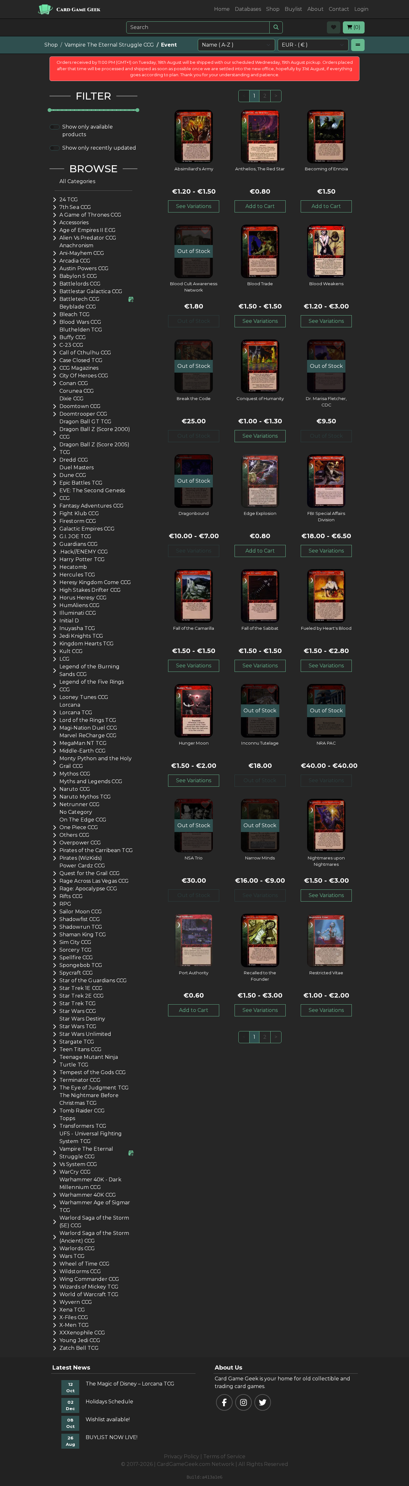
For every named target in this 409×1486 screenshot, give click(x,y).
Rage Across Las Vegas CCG (94, 881)
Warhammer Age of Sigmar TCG (94, 1206)
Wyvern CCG (75, 1302)
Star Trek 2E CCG (81, 996)
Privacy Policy (181, 1456)
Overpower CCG (80, 843)
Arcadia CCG (75, 261)
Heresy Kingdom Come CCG (95, 582)
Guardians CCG (78, 544)
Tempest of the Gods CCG (92, 1072)
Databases (248, 9)
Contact (339, 9)
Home (222, 9)
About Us (228, 1367)
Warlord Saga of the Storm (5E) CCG (94, 1222)
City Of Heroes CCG (84, 376)
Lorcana (69, 705)
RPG (65, 904)
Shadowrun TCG (81, 927)
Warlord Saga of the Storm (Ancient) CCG (94, 1237)
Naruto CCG (74, 789)
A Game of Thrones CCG (90, 215)
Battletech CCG (79, 299)
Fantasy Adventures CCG (91, 506)
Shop (273, 9)
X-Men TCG (74, 1325)
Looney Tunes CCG (83, 697)
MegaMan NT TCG (83, 743)
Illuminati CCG (77, 613)
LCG (64, 659)
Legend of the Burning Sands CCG (89, 670)
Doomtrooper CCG (83, 414)
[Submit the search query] (276, 27)
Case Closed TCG (81, 360)
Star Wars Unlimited (85, 1034)
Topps (67, 1118)
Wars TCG (72, 1256)
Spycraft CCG (76, 973)
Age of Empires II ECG (87, 230)
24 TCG (68, 200)
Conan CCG (73, 383)
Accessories (74, 222)
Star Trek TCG (77, 1003)
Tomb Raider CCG (82, 1111)
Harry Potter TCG (82, 559)
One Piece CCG (78, 827)
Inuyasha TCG (77, 628)
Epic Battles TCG (81, 483)
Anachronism (76, 245)
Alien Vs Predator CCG (87, 238)
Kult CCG (71, 651)
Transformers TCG (82, 1126)
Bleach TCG (74, 314)
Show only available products (87, 130)
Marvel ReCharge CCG (88, 735)
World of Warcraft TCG (89, 1294)
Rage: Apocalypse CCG (88, 889)
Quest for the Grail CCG (89, 873)
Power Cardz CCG (82, 866)
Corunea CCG (76, 391)
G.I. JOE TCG (75, 536)
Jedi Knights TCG (81, 636)
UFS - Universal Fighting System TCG (90, 1137)
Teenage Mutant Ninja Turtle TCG (88, 1061)
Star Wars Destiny (82, 1019)
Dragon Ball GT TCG (85, 422)
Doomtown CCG (80, 406)
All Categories (77, 181)
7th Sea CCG (75, 207)
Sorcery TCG (75, 950)
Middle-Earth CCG (82, 751)
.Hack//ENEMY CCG (83, 552)
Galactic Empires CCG (87, 529)
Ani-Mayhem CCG (81, 253)
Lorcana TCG (76, 713)
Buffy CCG (72, 337)
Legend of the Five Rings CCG (91, 686)
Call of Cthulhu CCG (85, 353)
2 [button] (264, 96)
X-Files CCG (74, 1317)
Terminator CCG (80, 1080)
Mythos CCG (75, 774)
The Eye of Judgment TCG (94, 1088)
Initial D (69, 621)
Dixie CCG (71, 399)
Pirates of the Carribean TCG (96, 850)
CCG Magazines (79, 368)
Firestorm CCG (77, 521)
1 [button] (254, 96)
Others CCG (74, 835)
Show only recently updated (99, 148)
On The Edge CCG (82, 820)
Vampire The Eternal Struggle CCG (109, 45)
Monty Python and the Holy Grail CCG (95, 762)
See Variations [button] (193, 206)
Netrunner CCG (79, 804)
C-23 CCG (71, 345)
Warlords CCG (77, 1248)
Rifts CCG (71, 896)
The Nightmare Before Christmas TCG (89, 1099)
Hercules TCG (77, 575)
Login (361, 9)
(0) (356, 27)
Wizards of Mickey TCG (89, 1287)
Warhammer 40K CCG (87, 1195)
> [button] (275, 96)
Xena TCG (72, 1310)
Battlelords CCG (80, 284)
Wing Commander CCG (89, 1279)
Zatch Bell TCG (79, 1348)
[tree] (94, 765)
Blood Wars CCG (80, 322)
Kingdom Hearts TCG (86, 644)
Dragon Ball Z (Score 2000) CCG (94, 433)
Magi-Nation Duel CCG (88, 728)
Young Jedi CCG (79, 1340)
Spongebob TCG (81, 965)
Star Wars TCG (78, 1026)
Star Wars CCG (77, 1011)
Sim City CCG (75, 942)
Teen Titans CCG (80, 1049)
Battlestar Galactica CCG (91, 291)
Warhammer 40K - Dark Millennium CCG (90, 1183)
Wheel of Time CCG (84, 1264)
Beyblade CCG (77, 307)
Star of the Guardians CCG (93, 980)
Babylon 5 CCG (78, 276)
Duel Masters (76, 467)
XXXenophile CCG (82, 1333)
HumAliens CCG (79, 605)
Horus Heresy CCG (83, 598)
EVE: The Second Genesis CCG (92, 494)
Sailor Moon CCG (80, 912)
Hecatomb (73, 567)
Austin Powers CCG (84, 268)
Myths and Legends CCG (90, 781)
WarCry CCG (75, 1172)
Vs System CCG (78, 1164)
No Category (75, 812)
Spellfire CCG (76, 958)
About (315, 9)
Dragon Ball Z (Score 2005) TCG (94, 448)
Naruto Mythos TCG (85, 797)
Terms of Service (224, 1456)
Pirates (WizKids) (80, 858)
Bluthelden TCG (80, 330)
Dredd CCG (73, 460)
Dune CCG (72, 475)
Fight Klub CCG (79, 513)
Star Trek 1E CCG (81, 988)
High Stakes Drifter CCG (90, 590)
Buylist (293, 9)
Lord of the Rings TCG (87, 720)
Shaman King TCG (82, 935)
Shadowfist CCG (79, 919)
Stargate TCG (77, 1042)
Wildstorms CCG (80, 1271)
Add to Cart (260, 206)
